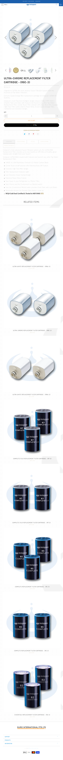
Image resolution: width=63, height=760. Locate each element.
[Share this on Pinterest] (33, 134)
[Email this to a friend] (38, 134)
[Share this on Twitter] (24, 134)
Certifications (44, 141)
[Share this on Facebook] (29, 134)
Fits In (32, 141)
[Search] (57, 4)
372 (42, 193)
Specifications (21, 141)
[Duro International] (31, 4)
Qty (5, 112)
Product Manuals (9, 145)
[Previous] (6, 37)
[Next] (55, 37)
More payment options (31, 130)
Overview (9, 141)
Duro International (33, 748)
